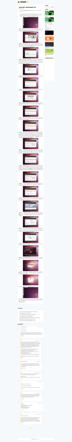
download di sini (23, 11)
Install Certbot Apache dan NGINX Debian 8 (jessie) (27, 320)
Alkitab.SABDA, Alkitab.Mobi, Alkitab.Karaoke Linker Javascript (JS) (29, 317)
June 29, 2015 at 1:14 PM (38, 340)
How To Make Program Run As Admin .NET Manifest (27, 314)
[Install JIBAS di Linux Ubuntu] (49, 34)
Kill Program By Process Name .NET (24, 313)
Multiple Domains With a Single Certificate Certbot (27, 319)
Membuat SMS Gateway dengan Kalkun (48, 29)
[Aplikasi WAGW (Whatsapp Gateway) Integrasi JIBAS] (49, 21)
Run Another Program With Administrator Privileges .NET (28, 311)
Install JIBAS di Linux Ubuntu (49, 35)
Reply (21, 336)
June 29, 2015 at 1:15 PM (38, 372)
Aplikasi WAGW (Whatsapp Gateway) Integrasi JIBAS (48, 23)
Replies (21, 338)
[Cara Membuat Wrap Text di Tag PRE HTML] (49, 46)
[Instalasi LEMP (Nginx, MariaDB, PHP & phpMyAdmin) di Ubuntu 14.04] (49, 52)
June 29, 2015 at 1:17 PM (40, 403)
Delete (23, 336)
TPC (21, 340)
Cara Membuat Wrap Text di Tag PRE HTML (26, 316)
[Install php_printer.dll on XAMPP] (49, 40)
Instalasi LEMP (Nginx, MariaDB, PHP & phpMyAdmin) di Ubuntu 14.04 (49, 54)
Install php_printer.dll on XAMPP (49, 41)
